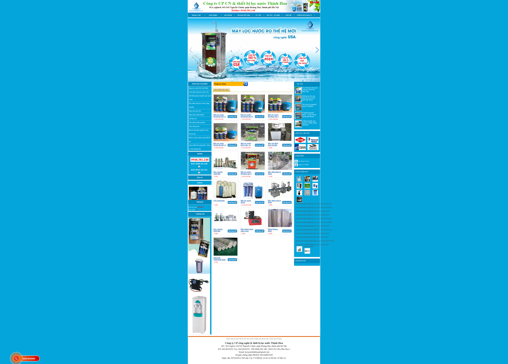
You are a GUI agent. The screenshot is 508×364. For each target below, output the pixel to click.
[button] (317, 50)
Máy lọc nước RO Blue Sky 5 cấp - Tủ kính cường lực (246, 175)
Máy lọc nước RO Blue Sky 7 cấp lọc (273, 116)
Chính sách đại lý (304, 15)
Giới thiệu (213, 15)
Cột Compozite (219, 201)
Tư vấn (258, 15)
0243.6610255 (29, 359)
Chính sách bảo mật (232, 338)
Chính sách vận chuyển (246, 338)
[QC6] (199, 294)
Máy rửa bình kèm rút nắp (273, 144)
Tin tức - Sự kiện (273, 15)
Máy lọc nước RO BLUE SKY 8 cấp (220, 145)
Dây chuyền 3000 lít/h (218, 230)
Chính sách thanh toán (261, 338)
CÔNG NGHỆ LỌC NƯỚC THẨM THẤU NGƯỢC (309, 123)
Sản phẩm (228, 15)
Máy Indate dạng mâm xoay (247, 230)
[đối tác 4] (313, 149)
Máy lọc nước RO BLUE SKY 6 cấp (247, 116)
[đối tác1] (300, 142)
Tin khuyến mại (243, 15)
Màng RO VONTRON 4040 (220, 259)
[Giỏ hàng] (296, 161)
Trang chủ (196, 15)
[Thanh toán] (296, 164)
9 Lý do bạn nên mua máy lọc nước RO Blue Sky (310, 89)
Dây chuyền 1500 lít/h (218, 173)
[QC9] (199, 334)
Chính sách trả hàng (275, 338)
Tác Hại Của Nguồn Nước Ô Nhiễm (309, 105)
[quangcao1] (199, 257)
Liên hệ (288, 15)
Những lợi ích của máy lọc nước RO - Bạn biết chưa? (309, 98)
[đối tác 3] (300, 149)
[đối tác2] (313, 142)
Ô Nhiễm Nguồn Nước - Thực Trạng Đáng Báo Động (309, 114)
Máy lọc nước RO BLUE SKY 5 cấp (220, 116)
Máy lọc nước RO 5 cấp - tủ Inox (246, 145)
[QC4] (199, 273)
